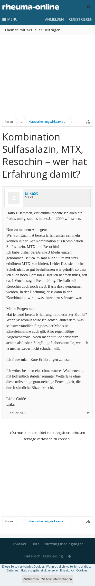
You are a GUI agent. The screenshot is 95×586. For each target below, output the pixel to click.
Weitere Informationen (56, 579)
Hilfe (35, 544)
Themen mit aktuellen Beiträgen (32, 30)
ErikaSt (31, 193)
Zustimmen (31, 579)
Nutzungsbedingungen (64, 544)
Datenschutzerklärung (43, 556)
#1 (89, 413)
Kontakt (19, 544)
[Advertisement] (47, 79)
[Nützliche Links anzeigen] (88, 121)
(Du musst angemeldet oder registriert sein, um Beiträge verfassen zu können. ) (47, 435)
